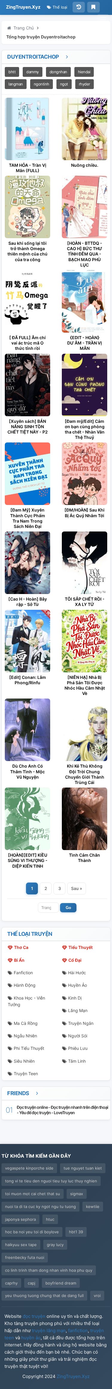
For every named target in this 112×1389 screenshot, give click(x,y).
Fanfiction (23, 972)
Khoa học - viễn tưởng (26, 1001)
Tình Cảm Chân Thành (84, 857)
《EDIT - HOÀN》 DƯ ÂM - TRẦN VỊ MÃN (84, 343)
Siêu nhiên (24, 1061)
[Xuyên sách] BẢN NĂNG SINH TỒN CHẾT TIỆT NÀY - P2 (27, 426)
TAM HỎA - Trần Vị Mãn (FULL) (27, 168)
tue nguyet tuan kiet (83, 1168)
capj (31, 1283)
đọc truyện (34, 1316)
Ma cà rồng (26, 1023)
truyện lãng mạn (49, 1330)
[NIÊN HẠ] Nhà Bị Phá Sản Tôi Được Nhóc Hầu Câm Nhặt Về (85, 685)
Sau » (76, 888)
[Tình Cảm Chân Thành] (84, 819)
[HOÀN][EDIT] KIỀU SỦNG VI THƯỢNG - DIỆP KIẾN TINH (27, 860)
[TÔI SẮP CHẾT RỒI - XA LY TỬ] (84, 562)
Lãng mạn (78, 1010)
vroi (97, 1295)
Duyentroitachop (33, 57)
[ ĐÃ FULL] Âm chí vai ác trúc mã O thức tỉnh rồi (27, 343)
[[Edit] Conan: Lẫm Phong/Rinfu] (27, 641)
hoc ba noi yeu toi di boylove (32, 1231)
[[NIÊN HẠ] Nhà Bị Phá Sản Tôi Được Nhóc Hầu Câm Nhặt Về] (84, 641)
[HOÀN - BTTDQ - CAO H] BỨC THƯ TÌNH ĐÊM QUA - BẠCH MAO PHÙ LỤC (84, 254)
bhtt (12, 71)
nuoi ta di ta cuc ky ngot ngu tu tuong (40, 1206)
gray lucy (55, 1244)
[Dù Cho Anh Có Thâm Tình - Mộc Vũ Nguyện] (27, 730)
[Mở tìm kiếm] (103, 19)
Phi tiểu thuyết (29, 1048)
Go (68, 907)
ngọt (64, 84)
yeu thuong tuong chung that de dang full (44, 1295)
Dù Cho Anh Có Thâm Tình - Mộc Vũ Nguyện (27, 771)
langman (15, 84)
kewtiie (92, 1206)
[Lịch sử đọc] (79, 7)
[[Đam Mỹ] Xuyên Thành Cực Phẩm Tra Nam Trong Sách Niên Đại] (27, 473)
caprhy (11, 1283)
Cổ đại (75, 960)
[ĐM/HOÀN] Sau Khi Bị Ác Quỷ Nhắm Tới (85, 512)
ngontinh (41, 84)
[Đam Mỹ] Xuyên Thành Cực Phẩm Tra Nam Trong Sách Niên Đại (27, 518)
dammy (32, 71)
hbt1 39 (76, 1231)
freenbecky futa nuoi (24, 1257)
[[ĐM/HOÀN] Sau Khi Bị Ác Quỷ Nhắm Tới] (84, 473)
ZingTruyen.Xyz (23, 7)
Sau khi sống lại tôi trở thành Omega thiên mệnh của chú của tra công (27, 251)
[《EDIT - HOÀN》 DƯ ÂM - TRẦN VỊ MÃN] (84, 301)
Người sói (77, 1035)
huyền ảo (31, 1337)
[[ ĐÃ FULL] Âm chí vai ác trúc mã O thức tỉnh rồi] (27, 301)
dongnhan (58, 71)
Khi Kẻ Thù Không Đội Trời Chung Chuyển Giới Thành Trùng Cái (84, 774)
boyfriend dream (60, 1283)
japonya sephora (20, 1219)
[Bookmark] (93, 7)
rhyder (84, 84)
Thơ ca (21, 947)
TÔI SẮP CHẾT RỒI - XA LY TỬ (85, 601)
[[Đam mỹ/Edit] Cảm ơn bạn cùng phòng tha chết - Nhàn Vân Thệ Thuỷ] (84, 385)
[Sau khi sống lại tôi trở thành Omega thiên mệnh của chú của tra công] (27, 207)
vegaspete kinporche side (29, 1168)
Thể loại (59, 7)
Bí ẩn (19, 960)
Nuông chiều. (84, 165)
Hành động (25, 985)
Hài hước (77, 972)
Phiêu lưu (78, 1048)
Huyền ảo (77, 985)
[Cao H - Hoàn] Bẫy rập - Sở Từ (27, 601)
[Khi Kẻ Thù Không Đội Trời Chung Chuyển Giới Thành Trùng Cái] (84, 730)
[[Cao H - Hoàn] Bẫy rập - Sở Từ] (27, 562)
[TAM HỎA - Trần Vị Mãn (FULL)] (27, 129)
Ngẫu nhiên (25, 1035)
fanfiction (78, 1330)
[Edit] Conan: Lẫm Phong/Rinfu (27, 680)
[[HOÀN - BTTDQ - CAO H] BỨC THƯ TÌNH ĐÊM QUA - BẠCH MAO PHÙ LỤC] (84, 207)
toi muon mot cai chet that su (32, 1193)
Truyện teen (26, 1073)
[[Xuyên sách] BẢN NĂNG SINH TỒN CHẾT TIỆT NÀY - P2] (27, 385)
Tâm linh (77, 1061)
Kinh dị (75, 997)
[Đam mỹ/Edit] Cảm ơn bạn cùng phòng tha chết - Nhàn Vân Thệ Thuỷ (85, 429)
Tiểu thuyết (80, 947)
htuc (50, 1219)
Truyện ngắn (80, 1023)
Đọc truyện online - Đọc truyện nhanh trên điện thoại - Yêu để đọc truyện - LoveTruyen (62, 1110)
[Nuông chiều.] (84, 129)
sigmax (76, 1193)
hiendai (84, 71)
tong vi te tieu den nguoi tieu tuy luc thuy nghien (51, 1180)
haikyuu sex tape (21, 1244)
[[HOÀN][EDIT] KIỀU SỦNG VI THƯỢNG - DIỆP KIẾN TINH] (27, 819)
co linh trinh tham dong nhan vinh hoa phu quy (48, 1270)
